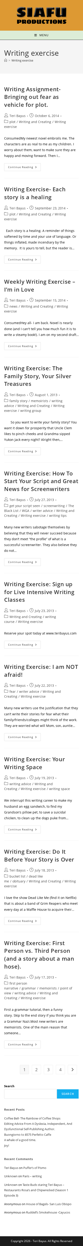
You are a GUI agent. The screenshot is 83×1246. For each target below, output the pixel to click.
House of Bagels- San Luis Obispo (48, 1204)
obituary (18, 881)
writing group (30, 410)
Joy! (6, 1145)
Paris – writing (32, 1176)
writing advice (20, 784)
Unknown (11, 1176)
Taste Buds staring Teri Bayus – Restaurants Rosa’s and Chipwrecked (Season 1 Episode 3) (36, 1190)
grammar (29, 988)
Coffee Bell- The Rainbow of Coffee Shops (32, 1118)
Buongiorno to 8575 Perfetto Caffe (27, 1134)
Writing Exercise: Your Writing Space (34, 763)
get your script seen (24, 506)
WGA (25, 510)
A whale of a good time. (20, 1140)
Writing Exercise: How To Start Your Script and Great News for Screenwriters (41, 481)
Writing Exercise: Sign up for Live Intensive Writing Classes (39, 591)
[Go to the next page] (72, 1069)
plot (12, 122)
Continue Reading (24, 166)
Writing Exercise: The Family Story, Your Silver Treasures (37, 375)
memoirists (39, 401)
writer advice (43, 510)
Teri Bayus (17, 116)
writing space (59, 789)
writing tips (58, 515)
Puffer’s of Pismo (34, 1168)
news (13, 306)
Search (9, 1086)
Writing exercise (22, 60)
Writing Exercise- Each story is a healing (34, 193)
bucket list (17, 876)
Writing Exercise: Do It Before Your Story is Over (39, 855)
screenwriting (54, 506)
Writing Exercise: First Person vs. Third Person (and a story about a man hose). (39, 954)
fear (12, 691)
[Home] (5, 60)
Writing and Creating (35, 122)
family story (18, 401)
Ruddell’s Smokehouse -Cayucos (48, 1212)
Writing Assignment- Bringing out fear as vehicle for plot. (32, 96)
